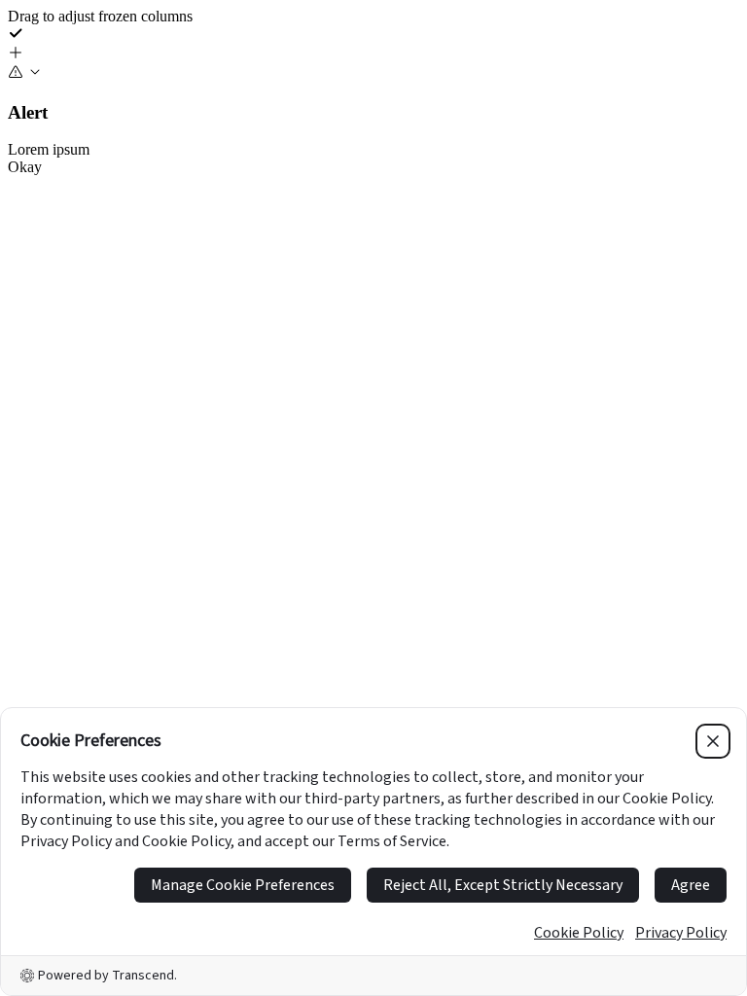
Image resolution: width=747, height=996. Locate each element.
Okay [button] (25, 167)
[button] (373, 54)
